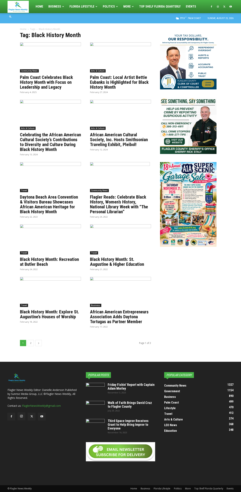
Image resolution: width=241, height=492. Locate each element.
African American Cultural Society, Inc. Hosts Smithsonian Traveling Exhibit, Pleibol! (119, 139)
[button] (10, 16)
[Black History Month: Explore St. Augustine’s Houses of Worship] (50, 292)
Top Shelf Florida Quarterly (160, 6)
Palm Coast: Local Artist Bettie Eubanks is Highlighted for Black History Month (119, 82)
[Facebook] (211, 6)
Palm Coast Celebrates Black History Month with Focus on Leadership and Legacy (46, 82)
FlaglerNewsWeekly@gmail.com (41, 405)
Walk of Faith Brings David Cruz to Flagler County (130, 404)
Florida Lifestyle (81, 6)
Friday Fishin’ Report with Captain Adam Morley (131, 386)
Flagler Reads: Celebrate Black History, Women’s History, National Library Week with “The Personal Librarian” (119, 204)
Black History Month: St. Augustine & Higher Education (117, 262)
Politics (109, 6)
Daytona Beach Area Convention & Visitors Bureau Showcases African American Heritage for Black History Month (49, 204)
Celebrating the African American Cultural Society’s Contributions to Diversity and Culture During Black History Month (50, 142)
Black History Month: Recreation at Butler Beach (49, 262)
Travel (24, 190)
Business (54, 6)
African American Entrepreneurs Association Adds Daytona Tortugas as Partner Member (119, 316)
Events (191, 6)
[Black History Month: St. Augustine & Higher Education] (120, 239)
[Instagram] (218, 6)
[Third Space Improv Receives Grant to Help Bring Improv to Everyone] (95, 425)
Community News (29, 70)
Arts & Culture (97, 70)
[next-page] (38, 343)
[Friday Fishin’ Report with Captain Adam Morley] (95, 389)
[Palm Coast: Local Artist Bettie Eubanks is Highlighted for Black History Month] (120, 57)
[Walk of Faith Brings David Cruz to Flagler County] (95, 407)
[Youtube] (230, 6)
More (127, 6)
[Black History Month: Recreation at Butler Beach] (50, 239)
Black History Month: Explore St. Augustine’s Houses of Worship (49, 314)
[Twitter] (224, 6)
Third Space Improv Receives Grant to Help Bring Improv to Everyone (128, 424)
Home (39, 6)
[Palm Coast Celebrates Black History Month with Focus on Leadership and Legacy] (50, 57)
